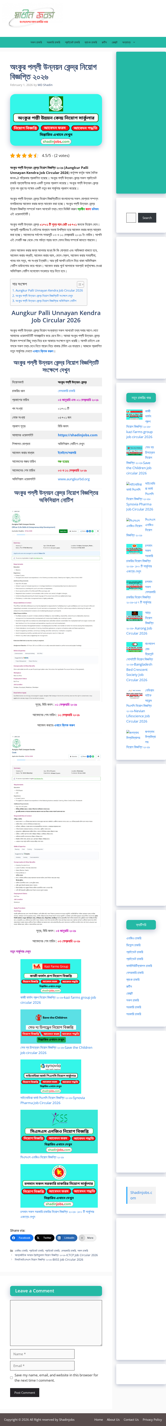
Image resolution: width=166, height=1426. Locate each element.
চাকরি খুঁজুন (132, 210)
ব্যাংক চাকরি (91, 42)
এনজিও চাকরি (21, 1250)
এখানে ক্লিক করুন (64, 725)
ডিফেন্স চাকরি (133, 945)
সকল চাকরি (36, 42)
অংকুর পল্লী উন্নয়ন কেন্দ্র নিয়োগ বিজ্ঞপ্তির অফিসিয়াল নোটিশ (46, 301)
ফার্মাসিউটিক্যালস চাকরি (139, 965)
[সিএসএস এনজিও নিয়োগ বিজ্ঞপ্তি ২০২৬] (59, 1132)
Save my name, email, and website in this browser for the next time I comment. (56, 1378)
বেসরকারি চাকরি (66, 390)
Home (98, 1419)
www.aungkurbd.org (74, 479)
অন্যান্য (126, 42)
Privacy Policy (152, 1419)
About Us (113, 1419)
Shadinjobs (66, 1419)
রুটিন (104, 42)
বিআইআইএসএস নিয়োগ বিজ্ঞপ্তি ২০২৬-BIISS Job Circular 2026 (49, 1259)
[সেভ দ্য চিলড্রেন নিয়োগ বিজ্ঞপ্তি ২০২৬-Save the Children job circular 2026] (50, 1027)
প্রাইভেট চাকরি (72, 42)
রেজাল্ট (114, 42)
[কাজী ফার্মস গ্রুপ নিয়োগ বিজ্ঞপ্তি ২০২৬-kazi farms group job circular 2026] (50, 977)
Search (147, 218)
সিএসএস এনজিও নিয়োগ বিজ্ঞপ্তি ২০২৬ (42, 1157)
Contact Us (131, 1419)
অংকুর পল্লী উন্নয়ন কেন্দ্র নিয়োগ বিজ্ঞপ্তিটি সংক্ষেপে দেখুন (44, 296)
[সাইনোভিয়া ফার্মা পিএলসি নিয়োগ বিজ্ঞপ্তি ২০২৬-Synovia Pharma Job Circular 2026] (50, 1077)
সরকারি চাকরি (53, 42)
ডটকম (95, 209)
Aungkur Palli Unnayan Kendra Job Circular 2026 (49, 290)
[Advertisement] (141, 122)
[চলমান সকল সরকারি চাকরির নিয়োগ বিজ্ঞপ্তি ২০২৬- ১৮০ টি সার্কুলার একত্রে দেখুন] (59, 1186)
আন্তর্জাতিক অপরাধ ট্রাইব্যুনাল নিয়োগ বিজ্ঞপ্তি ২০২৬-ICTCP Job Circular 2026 (56, 1255)
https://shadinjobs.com (78, 435)
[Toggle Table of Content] (78, 284)
